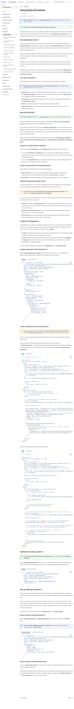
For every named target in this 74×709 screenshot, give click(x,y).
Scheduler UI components (59, 34)
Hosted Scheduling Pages (9, 45)
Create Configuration (30, 618)
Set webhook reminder (37, 632)
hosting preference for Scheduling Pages (33, 139)
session (52, 229)
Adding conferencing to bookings (8, 65)
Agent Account (67, 94)
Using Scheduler (7, 34)
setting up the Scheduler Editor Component (41, 193)
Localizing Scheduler (8, 50)
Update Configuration (44, 618)
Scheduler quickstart (45, 20)
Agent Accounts (7, 62)
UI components (34, 149)
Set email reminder (25, 632)
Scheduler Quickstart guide (35, 332)
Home (21, 6)
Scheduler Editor (61, 245)
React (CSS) (29, 353)
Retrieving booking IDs (8, 71)
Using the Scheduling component (8, 41)
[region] (46, 292)
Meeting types (6, 57)
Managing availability (8, 59)
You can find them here (50, 27)
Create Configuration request (32, 253)
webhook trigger (32, 627)
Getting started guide (50, 127)
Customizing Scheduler (8, 47)
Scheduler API (46, 149)
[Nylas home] (3, 2)
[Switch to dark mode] (66, 2)
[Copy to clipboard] (70, 262)
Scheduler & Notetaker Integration (8, 53)
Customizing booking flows (9, 69)
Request (23, 259)
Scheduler (26, 6)
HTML (22, 353)
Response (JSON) (31, 259)
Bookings (26, 240)
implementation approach (64, 137)
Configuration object (29, 94)
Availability (68, 237)
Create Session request (30, 562)
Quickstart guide (44, 117)
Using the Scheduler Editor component (9, 37)
